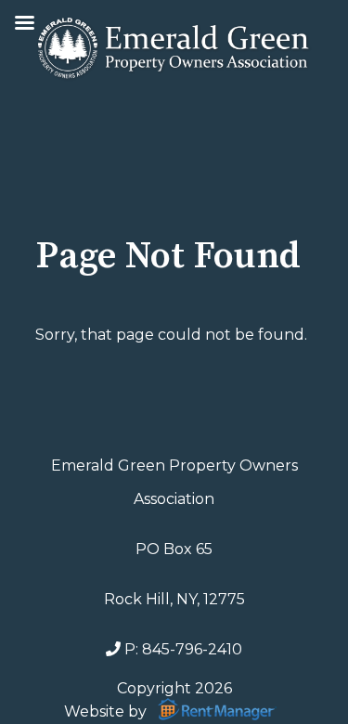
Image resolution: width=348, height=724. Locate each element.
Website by (107, 710)
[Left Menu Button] (24, 25)
